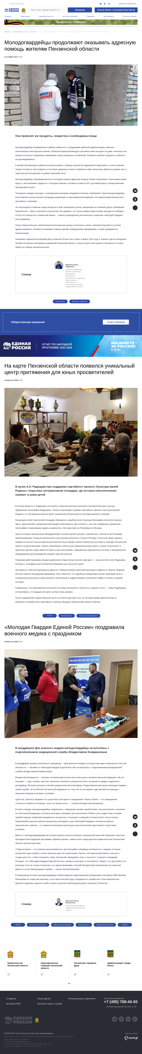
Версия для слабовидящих (127, 3)
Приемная (90, 16)
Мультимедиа (109, 16)
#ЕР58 (49, 616)
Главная (7, 31)
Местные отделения (70, 16)
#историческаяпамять (38, 925)
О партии (7, 16)
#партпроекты (66, 616)
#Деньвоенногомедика (62, 925)
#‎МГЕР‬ (124, 925)
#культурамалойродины (88, 616)
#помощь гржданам (79, 301)
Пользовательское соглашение (16, 1039)
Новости (33, 31)
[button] (71, 983)
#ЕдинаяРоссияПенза (105, 925)
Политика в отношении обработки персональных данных (27, 1044)
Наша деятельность (46, 16)
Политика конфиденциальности (17, 1042)
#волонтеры (60, 301)
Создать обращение (116, 322)
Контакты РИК (13, 1004)
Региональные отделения (81, 998)
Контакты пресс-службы (49, 1004)
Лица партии (25, 16)
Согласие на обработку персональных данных (22, 1046)
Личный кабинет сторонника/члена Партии (116, 10)
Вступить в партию (129, 16)
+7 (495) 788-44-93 (121, 1001)
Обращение (80, 10)
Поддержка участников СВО (71, 22)
